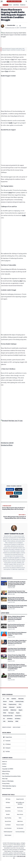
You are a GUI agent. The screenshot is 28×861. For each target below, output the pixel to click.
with (7, 62)
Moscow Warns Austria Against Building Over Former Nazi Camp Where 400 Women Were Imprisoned (17, 599)
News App (4, 778)
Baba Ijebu (21, 698)
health (10, 123)
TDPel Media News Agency (14, 1)
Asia (8, 698)
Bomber (8, 814)
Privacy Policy (5, 783)
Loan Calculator (7, 828)
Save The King (8, 817)
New (12, 59)
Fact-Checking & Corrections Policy (11, 776)
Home (10, 4)
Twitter (19, 489)
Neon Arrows (20, 814)
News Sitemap (16, 727)
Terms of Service (6, 788)
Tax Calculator (20, 828)
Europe (5, 707)
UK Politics (9, 718)
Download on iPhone (7, 445)
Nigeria (20, 710)
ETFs (20, 704)
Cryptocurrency (12, 704)
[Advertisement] (14, 84)
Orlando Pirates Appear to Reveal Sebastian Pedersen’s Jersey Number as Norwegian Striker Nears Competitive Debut (17, 666)
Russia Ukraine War (8, 715)
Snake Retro (8, 811)
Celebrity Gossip (19, 701)
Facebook (10, 489)
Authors (4, 764)
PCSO (4, 712)
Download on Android (7, 443)
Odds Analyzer (8, 835)
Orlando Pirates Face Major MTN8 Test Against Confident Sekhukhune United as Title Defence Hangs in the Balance (17, 657)
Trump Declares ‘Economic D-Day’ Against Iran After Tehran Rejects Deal (17, 591)
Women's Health (20, 824)
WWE (16, 721)
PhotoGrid (8, 807)
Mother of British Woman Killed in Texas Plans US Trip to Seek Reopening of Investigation (16, 618)
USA (4, 721)
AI (3, 698)
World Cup (10, 721)
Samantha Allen (11, 25)
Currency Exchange (20, 831)
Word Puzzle (20, 807)
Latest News (16, 4)
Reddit (10, 493)
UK (4, 718)
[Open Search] (26, 1)
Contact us (22, 4)
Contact (4, 766)
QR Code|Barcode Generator (20, 803)
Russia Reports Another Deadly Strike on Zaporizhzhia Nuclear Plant (17, 606)
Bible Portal (20, 821)
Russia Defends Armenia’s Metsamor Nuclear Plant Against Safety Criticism (17, 634)
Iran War (19, 707)
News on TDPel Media (7, 781)
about (10, 192)
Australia (13, 698)
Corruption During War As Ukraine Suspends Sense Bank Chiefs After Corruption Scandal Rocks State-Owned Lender (16, 584)
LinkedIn (19, 493)
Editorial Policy (6, 771)
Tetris (20, 817)
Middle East (13, 710)
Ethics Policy (5, 773)
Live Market (8, 824)
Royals (18, 712)
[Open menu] (2, 1)
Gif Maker (8, 802)
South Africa (18, 715)
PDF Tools (8, 799)
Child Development (8, 831)
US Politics (17, 718)
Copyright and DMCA (7, 768)
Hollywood (11, 707)
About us (4, 761)
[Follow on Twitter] (17, 25)
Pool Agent (11, 712)
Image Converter (20, 799)
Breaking (5, 4)
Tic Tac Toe (20, 811)
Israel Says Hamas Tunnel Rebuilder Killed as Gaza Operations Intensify (17, 649)
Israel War (5, 710)
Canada (11, 701)
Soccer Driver (8, 821)
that (21, 281)
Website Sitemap (6, 727)
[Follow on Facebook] (20, 25)
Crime (4, 704)
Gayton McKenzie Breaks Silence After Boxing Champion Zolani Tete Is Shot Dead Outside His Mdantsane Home (17, 676)
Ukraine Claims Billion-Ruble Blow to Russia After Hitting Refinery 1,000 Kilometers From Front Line (17, 642)
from (6, 71)
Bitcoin (5, 701)
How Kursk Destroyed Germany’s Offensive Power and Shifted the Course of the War (16, 626)
